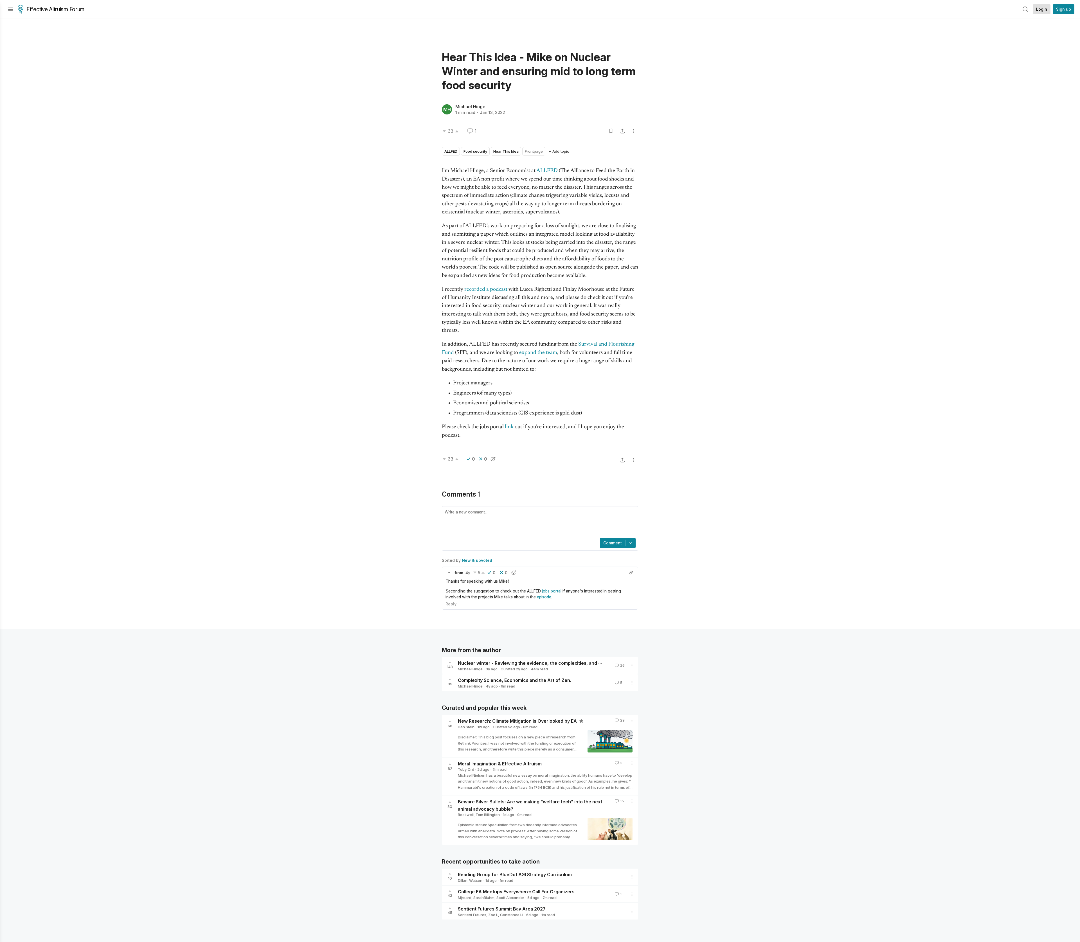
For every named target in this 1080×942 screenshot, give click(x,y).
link (510, 427)
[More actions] (633, 131)
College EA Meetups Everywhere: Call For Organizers (516, 891)
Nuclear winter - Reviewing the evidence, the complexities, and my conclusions (545, 663)
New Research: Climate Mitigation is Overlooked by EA (518, 721)
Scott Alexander (510, 897)
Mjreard (464, 897)
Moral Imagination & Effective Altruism (500, 763)
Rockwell (466, 814)
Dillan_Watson (470, 880)
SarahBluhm (483, 897)
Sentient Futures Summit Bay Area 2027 (502, 909)
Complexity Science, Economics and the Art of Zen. (514, 680)
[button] (449, 572)
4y (467, 572)
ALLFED (547, 170)
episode (544, 596)
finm (458, 572)
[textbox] (539, 523)
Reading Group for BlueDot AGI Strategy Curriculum (515, 874)
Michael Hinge (470, 106)
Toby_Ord (466, 769)
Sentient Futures (472, 914)
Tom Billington (488, 814)
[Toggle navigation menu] (11, 9)
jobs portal (551, 591)
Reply (451, 603)
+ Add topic (559, 151)
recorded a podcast (485, 289)
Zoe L (493, 914)
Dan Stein (466, 727)
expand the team (538, 352)
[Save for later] (611, 131)
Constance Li (511, 914)
